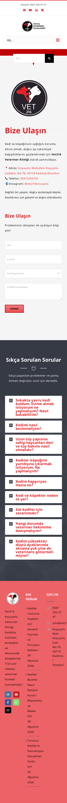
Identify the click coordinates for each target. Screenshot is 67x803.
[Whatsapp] (16, 702)
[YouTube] (16, 694)
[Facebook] (8, 702)
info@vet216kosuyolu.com (57, 623)
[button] (33, 407)
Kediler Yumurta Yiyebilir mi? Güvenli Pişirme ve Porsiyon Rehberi (33, 629)
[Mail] (8, 710)
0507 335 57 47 (57, 612)
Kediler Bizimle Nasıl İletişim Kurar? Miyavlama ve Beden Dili (33, 695)
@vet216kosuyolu (37, 183)
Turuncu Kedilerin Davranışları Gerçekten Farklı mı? (33, 753)
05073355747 (29, 178)
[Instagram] (8, 694)
